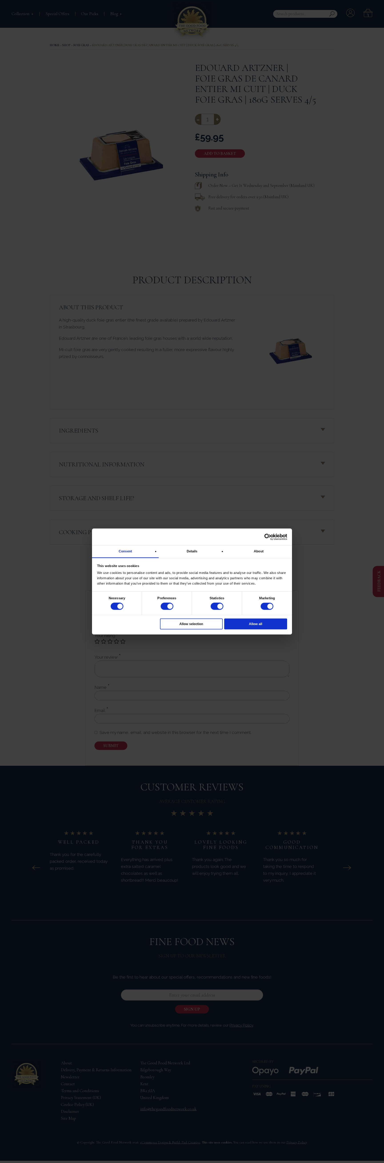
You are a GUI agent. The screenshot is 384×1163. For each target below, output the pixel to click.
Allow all (255, 624)
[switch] (167, 606)
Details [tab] (192, 551)
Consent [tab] (125, 551)
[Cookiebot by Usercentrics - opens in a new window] (267, 537)
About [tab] (259, 551)
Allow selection (191, 624)
